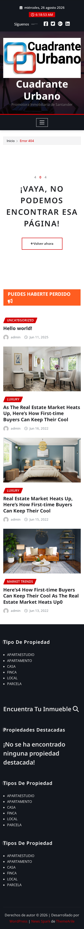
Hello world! (17, 328)
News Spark (40, 921)
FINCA (12, 672)
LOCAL (12, 678)
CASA (11, 666)
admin (15, 337)
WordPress (18, 921)
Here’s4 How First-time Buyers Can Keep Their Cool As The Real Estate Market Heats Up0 (41, 595)
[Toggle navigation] (42, 122)
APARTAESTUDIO (20, 654)
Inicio (11, 141)
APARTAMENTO (19, 660)
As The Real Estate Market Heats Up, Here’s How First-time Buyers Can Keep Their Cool (41, 413)
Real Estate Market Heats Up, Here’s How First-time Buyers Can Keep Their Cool (38, 504)
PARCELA (14, 683)
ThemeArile (65, 921)
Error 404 (27, 141)
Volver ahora (43, 243)
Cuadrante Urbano (42, 89)
